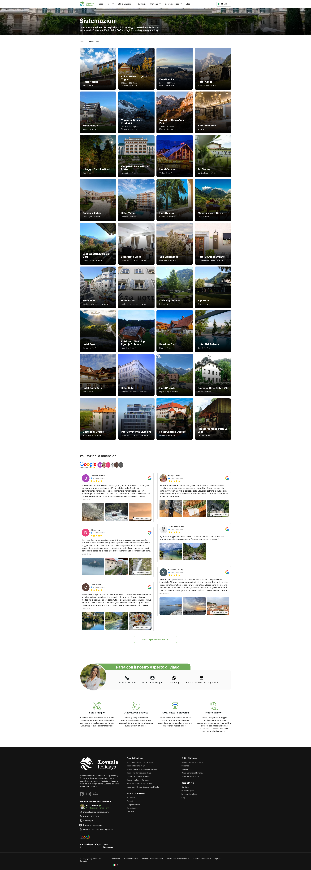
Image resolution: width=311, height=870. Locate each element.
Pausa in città (132, 808)
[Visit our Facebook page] (82, 794)
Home (82, 42)
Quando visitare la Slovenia (192, 762)
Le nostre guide (187, 791)
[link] (174, 680)
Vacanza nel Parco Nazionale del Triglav (143, 787)
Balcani (130, 801)
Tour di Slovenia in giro (136, 766)
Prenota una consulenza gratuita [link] (201, 682)
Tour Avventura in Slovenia (138, 780)
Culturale (130, 812)
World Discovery (108, 845)
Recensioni (115, 858)
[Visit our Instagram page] (88, 794)
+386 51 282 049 (127, 682)
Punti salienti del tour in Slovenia (140, 762)
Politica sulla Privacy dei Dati (178, 858)
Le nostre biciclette (189, 794)
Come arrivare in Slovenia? (192, 773)
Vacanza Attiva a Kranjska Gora (139, 783)
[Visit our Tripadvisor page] (95, 794)
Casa (101, 4)
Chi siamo (185, 787)
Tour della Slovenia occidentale (140, 773)
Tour (109, 4)
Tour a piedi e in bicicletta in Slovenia (142, 769)
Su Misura (142, 4)
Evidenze (185, 766)
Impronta (218, 858)
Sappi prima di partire (190, 776)
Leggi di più (86, 499)
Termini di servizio (131, 858)
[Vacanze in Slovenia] (99, 763)
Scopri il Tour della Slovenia (138, 776)
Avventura (131, 798)
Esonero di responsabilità (152, 858)
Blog (188, 4)
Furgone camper (133, 805)
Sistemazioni (186, 769)
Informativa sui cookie (202, 858)
